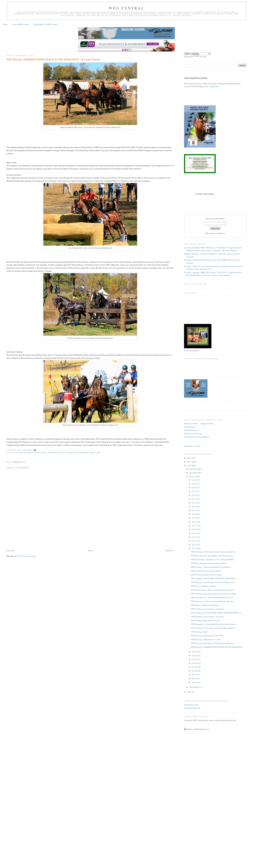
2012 (189, 458)
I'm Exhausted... (190, 426)
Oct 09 (194, 651)
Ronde (92, 452)
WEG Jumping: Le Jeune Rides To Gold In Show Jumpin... (214, 624)
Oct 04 (194, 670)
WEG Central (126, 7)
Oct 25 (194, 495)
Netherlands (82, 452)
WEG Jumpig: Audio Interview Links (205, 620)
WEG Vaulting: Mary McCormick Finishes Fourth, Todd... (214, 593)
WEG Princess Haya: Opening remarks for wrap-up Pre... (213, 590)
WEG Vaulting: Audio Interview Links (206, 574)
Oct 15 (194, 533)
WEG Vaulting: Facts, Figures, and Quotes (207, 609)
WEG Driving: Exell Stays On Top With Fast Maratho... (213, 643)
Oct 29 (194, 483)
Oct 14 (194, 537)
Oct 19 (194, 518)
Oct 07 (194, 659)
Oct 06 (194, 663)
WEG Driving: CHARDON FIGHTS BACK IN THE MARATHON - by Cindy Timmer (53, 59)
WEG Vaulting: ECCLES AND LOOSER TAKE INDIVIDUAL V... (216, 612)
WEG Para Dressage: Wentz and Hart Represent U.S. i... (212, 597)
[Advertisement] (59, 540)
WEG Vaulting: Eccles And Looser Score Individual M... (213, 628)
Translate (203, 56)
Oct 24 (194, 499)
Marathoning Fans (191, 430)
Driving (61, 452)
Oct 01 (194, 682)
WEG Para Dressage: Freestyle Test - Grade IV (209, 563)
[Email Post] (34, 450)
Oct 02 (194, 678)
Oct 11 (194, 544)
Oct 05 (194, 667)
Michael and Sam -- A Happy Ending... (199, 423)
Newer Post (10, 550)
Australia (29, 452)
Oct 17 (194, 525)
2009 (189, 691)
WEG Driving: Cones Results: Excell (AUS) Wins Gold (212, 582)
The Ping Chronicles (192, 708)
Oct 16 (194, 529)
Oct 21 (194, 510)
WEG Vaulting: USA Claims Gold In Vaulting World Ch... (213, 551)
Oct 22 (194, 506)
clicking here (214, 86)
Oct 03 (194, 674)
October (192, 476)
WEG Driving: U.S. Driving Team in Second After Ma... (213, 601)
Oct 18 (194, 521)
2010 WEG (18, 452)
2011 (189, 461)
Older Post (170, 550)
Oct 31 (194, 480)
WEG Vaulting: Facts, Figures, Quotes (206, 571)
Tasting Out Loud (191, 704)
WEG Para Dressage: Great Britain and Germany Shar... (212, 555)
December (193, 469)
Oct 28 (194, 487)
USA (98, 452)
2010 (189, 465)
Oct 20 (194, 514)
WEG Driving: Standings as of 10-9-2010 (207, 635)
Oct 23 (194, 502)
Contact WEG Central (20, 24)
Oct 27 (194, 491)
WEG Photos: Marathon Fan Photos (205, 605)
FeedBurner (220, 233)
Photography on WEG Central (45, 24)
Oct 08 (194, 655)
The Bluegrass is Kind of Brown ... (197, 436)
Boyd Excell (41, 452)
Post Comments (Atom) (26, 556)
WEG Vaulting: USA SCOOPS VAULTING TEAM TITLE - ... (215, 578)
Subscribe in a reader (192, 446)
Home (5, 24)
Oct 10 (194, 548)
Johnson (70, 452)
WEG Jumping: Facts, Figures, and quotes (207, 616)
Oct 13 (194, 540)
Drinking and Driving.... (193, 433)
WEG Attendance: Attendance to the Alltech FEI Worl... (213, 559)
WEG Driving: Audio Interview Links (206, 639)
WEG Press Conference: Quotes (203, 586)
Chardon (52, 452)
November (193, 472)
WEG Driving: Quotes (199, 631)
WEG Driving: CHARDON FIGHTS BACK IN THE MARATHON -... (217, 647)
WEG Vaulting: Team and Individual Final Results (211, 567)
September (193, 687)
